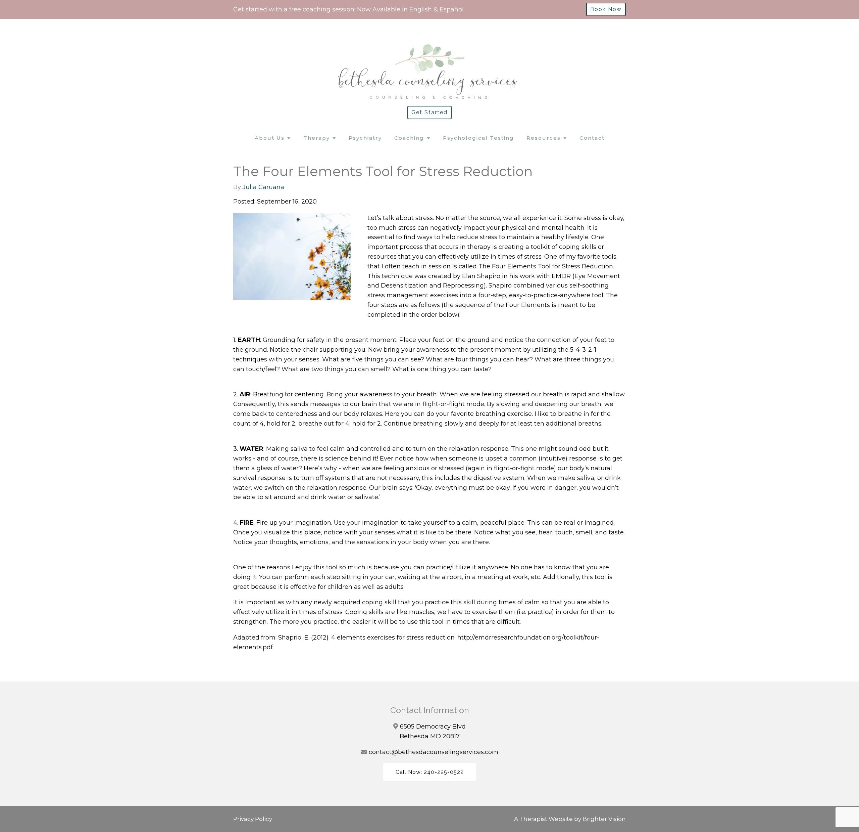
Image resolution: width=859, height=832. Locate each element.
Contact (592, 138)
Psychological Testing (478, 138)
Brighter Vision (604, 819)
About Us (270, 138)
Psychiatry (365, 138)
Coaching (409, 138)
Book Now (606, 9)
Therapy (316, 138)
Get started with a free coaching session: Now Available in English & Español (348, 9)
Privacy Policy (252, 819)
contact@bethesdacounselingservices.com (433, 752)
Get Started (429, 112)
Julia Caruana (263, 187)
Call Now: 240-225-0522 (430, 772)
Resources (543, 138)
